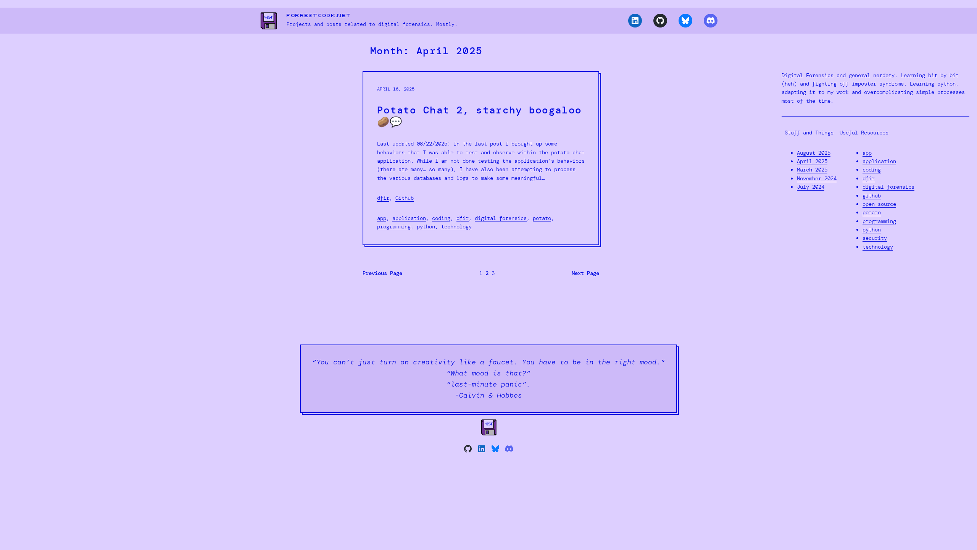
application (409, 218)
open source (879, 204)
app (381, 218)
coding (441, 218)
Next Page (585, 273)
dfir (383, 197)
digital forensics (501, 218)
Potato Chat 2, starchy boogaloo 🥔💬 (479, 116)
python (426, 226)
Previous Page (382, 273)
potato (542, 218)
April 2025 (812, 161)
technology (456, 226)
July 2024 (810, 186)
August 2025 (813, 152)
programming (394, 226)
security (875, 238)
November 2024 (817, 178)
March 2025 (812, 169)
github (872, 195)
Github (404, 197)
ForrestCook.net (319, 16)
